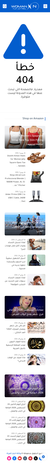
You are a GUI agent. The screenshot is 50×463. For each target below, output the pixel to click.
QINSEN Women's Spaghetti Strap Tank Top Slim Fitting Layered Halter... (27, 140)
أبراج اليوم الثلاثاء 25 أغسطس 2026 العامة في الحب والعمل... (26, 390)
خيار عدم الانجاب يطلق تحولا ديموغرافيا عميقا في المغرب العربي (27, 227)
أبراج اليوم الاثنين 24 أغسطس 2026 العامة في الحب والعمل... (15, 407)
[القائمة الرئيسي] (45, 6)
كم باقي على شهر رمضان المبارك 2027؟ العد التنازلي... (15, 329)
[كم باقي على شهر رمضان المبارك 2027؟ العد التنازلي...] (36, 327)
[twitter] (36, 458)
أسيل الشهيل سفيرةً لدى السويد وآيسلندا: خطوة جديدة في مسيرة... (15, 263)
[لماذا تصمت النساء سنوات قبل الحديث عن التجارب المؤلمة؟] (36, 279)
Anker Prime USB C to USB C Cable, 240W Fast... (15, 198)
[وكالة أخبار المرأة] (25, 6)
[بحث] (5, 6)
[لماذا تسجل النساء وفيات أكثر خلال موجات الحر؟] (36, 244)
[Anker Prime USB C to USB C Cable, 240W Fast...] (36, 196)
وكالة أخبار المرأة (14, 454)
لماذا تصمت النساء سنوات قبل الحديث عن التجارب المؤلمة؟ (15, 281)
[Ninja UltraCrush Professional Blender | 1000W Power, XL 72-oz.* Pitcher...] (36, 177)
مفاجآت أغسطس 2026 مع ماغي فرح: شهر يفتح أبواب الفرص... (25, 312)
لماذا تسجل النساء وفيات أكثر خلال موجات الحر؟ (15, 246)
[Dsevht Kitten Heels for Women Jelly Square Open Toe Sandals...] (36, 157)
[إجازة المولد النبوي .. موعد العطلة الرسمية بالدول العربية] (36, 343)
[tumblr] (25, 458)
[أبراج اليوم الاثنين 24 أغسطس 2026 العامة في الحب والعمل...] (36, 406)
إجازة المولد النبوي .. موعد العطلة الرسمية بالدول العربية (15, 345)
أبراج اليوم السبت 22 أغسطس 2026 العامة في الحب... (15, 439)
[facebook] (14, 458)
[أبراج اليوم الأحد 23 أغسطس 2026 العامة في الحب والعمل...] (36, 422)
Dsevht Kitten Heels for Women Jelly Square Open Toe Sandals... (16, 161)
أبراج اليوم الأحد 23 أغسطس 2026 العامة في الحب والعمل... (15, 423)
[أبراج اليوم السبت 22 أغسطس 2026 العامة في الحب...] (36, 438)
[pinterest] (30, 458)
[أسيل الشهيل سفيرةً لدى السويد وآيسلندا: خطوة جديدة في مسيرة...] (36, 260)
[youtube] (20, 458)
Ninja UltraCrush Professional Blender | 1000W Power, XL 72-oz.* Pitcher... (15, 180)
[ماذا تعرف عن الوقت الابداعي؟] (36, 359)
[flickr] (9, 458)
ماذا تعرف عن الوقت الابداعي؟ (16, 359)
